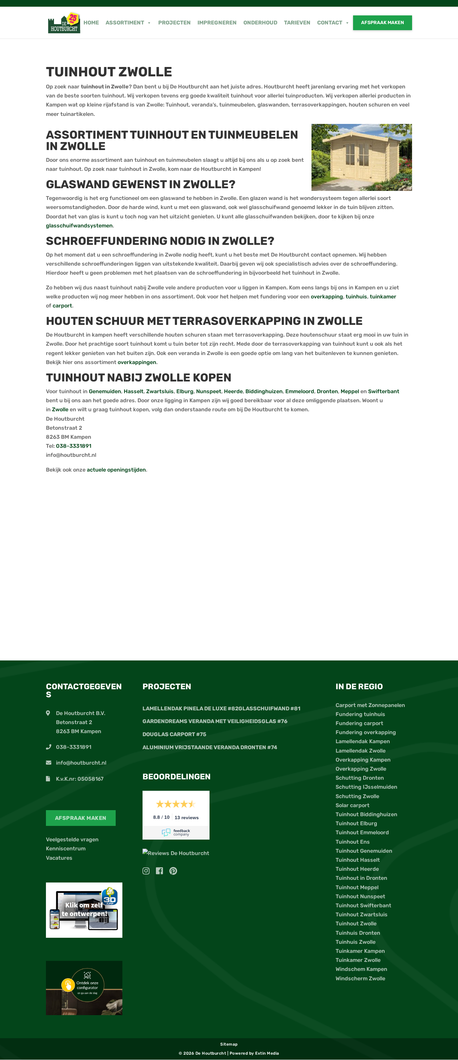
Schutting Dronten (360, 778)
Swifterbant (383, 391)
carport (62, 305)
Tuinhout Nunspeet (360, 896)
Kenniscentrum (65, 848)
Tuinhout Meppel (357, 887)
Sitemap (229, 1044)
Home (91, 22)
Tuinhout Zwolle (356, 923)
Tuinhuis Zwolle (356, 942)
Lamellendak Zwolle (361, 751)
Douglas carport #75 (174, 734)
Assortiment (125, 22)
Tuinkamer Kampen (360, 951)
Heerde (233, 391)
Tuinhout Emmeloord (362, 832)
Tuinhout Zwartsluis (362, 914)
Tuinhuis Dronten (358, 933)
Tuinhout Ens (353, 842)
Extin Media (267, 1053)
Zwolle (61, 409)
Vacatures (59, 858)
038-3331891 (73, 446)
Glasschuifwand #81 (269, 708)
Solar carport (352, 805)
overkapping (327, 296)
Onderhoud (260, 22)
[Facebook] (162, 872)
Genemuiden (105, 391)
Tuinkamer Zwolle (358, 960)
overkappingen (137, 362)
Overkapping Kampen (363, 760)
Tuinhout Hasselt (358, 860)
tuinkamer (383, 296)
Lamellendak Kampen (363, 741)
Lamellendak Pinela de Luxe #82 (190, 708)
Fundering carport (359, 723)
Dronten (327, 391)
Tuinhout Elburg (356, 823)
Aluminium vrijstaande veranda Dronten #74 (209, 747)
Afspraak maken (382, 22)
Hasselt (134, 391)
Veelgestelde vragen (72, 839)
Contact (329, 22)
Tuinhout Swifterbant (363, 905)
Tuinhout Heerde (357, 869)
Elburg (184, 391)
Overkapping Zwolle (361, 769)
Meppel (350, 391)
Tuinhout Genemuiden (364, 851)
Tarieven (297, 22)
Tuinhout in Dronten (361, 878)
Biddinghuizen (264, 391)
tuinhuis (356, 296)
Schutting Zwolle (357, 796)
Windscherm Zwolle (360, 978)
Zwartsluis (160, 391)
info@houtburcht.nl (81, 763)
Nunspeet (208, 391)
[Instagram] (148, 872)
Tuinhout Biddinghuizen (366, 814)
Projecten (174, 22)
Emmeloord (299, 391)
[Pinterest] (173, 872)
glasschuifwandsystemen (79, 225)
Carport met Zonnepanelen (370, 705)
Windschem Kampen (361, 969)
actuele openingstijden (116, 470)
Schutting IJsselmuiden (366, 787)
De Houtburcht (211, 1053)
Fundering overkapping (366, 732)
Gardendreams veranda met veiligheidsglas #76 (214, 721)
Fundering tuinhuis (360, 714)
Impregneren (217, 22)
